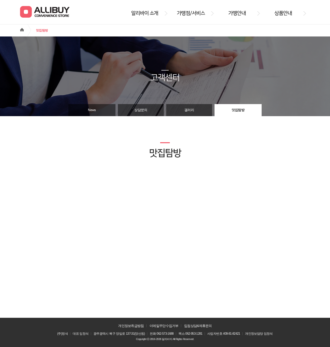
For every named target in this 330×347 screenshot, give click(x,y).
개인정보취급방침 (131, 326)
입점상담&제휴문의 (198, 326)
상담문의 (140, 110)
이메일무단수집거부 (164, 326)
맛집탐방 (238, 110)
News (92, 110)
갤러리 (189, 110)
